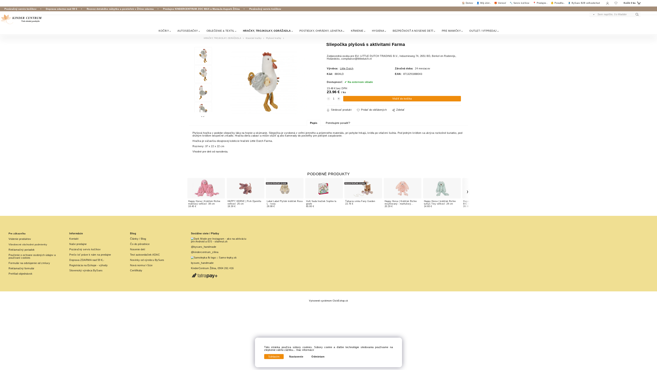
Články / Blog (138, 238)
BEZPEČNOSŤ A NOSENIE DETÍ (413, 30)
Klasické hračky (254, 38)
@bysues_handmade (203, 246)
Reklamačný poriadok (22, 249)
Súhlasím (274, 356)
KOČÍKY (164, 30)
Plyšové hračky (273, 38)
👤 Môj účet (482, 3)
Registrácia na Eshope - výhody (88, 265)
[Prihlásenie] (607, 3)
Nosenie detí (137, 249)
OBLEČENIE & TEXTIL (220, 30)
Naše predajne (78, 244)
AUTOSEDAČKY (187, 30)
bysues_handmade (202, 263)
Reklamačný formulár (21, 268)
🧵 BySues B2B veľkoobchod (584, 3)
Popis (313, 123)
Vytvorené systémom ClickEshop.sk (328, 301)
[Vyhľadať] (593, 14)
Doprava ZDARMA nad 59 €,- (86, 260)
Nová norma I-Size (141, 265)
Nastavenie (296, 356)
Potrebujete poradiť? (338, 123)
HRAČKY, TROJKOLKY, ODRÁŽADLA (267, 30)
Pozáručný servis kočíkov (85, 249)
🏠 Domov (467, 3)
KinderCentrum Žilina (203, 268)
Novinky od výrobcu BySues (147, 260)
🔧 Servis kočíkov (520, 3)
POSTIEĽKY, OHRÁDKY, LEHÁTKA (321, 30)
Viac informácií (305, 350)
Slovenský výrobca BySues (85, 270)
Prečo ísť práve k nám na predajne (90, 254)
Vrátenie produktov (20, 239)
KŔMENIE (357, 30)
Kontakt (74, 238)
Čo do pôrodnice (140, 244)
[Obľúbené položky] (616, 3)
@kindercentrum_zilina (205, 252)
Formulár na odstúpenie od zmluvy (29, 263)
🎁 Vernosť (500, 3)
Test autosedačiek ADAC (145, 254)
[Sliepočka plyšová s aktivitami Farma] (263, 82)
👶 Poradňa (557, 3)
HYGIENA (378, 30)
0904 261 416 (226, 268)
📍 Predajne (539, 3)
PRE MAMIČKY (451, 30)
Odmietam (317, 356)
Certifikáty (136, 270)
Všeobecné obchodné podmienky (28, 244)
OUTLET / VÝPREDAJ (483, 30)
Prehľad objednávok (20, 273)
